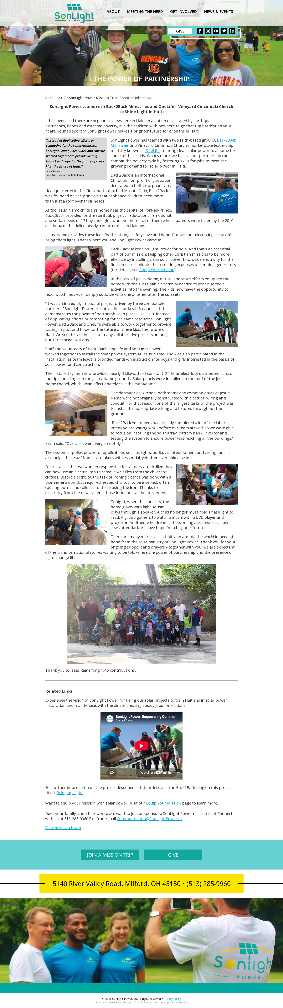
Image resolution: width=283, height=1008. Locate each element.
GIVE (173, 854)
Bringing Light (70, 792)
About (113, 11)
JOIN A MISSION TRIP (110, 854)
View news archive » (63, 827)
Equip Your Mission (156, 269)
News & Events (218, 11)
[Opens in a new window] (200, 31)
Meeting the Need (145, 11)
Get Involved (183, 11)
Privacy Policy (172, 998)
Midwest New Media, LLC (120, 1002)
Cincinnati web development (157, 1002)
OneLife (152, 150)
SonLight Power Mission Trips (94, 97)
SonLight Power (74, 13)
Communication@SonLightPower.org (151, 818)
